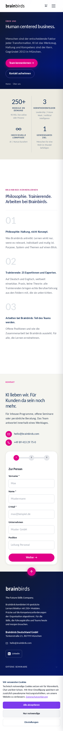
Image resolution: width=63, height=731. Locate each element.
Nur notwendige (31, 713)
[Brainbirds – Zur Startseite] (15, 6)
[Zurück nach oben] (31, 571)
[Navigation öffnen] (53, 6)
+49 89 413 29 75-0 (25, 442)
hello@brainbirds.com (26, 434)
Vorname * (14, 476)
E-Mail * (13, 507)
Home (8, 84)
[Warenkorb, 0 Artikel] (46, 5)
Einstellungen (31, 722)
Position (13, 537)
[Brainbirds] (18, 588)
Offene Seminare (16, 667)
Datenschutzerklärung (37, 697)
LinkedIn (16, 654)
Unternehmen (16, 522)
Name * (12, 491)
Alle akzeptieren (31, 705)
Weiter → (31, 557)
